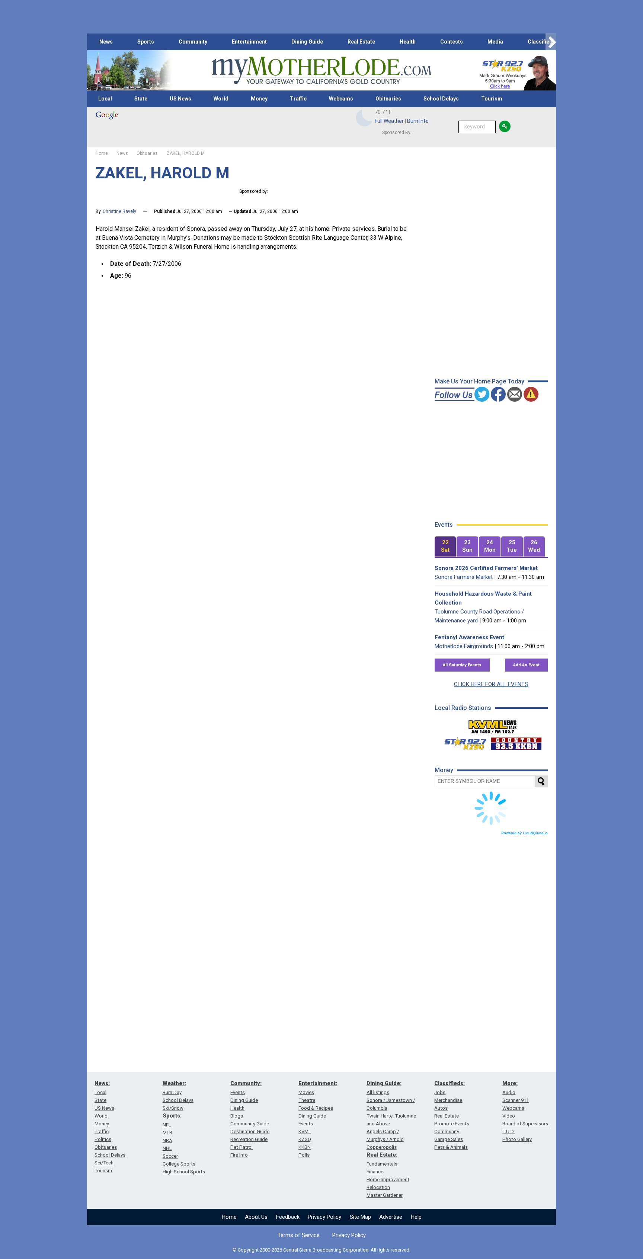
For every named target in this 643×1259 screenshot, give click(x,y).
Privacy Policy (324, 1217)
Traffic (298, 99)
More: (510, 1083)
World (221, 99)
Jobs (439, 1092)
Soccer (170, 1156)
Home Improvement (388, 1179)
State (140, 99)
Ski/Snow (173, 1108)
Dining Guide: (384, 1083)
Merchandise (448, 1100)
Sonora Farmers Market (464, 577)
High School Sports (184, 1171)
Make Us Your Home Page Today (479, 381)
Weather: (174, 1083)
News (106, 42)
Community (193, 42)
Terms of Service (299, 1235)
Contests (451, 42)
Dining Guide (307, 42)
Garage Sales (448, 1139)
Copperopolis (382, 1147)
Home (229, 1217)
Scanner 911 (515, 1100)
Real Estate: (382, 1154)
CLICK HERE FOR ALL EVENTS (491, 684)
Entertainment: (317, 1083)
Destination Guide (249, 1131)
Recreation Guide (249, 1139)
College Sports (179, 1164)
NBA (167, 1140)
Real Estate (361, 42)
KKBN (304, 1147)
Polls (304, 1155)
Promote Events (451, 1123)
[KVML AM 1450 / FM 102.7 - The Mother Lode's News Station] (492, 724)
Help (416, 1217)
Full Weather (389, 121)
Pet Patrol (241, 1147)
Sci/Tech (104, 1163)
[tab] (445, 546)
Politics (103, 1139)
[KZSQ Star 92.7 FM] (462, 741)
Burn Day (172, 1092)
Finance (375, 1171)
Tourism (491, 99)
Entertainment (249, 42)
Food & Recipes (315, 1108)
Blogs (236, 1116)
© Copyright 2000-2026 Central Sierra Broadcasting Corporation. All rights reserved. (321, 1250)
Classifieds (542, 42)
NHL (167, 1148)
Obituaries (388, 99)
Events (237, 1092)
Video (508, 1116)
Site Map (360, 1217)
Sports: (172, 1115)
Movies (306, 1092)
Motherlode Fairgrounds (464, 646)
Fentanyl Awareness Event (469, 637)
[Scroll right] (551, 42)
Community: (246, 1083)
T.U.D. (508, 1131)
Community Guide (249, 1123)
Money (259, 99)
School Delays (441, 99)
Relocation (378, 1187)
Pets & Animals (451, 1147)
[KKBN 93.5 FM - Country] (516, 741)
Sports (145, 42)
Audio (508, 1092)
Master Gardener (385, 1195)
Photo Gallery (517, 1139)
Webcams (341, 99)
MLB (167, 1132)
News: (102, 1083)
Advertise (390, 1217)
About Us (256, 1217)
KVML (304, 1131)
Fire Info (239, 1155)
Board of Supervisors (525, 1123)
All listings (378, 1092)
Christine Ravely (119, 211)
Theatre (306, 1100)
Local (105, 99)
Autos (441, 1108)
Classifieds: (449, 1083)
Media (495, 42)
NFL (167, 1125)
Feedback (288, 1217)
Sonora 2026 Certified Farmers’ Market (486, 568)
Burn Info (418, 121)
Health (408, 42)
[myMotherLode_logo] (321, 70)
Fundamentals (382, 1164)
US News (180, 99)
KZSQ (304, 1139)
